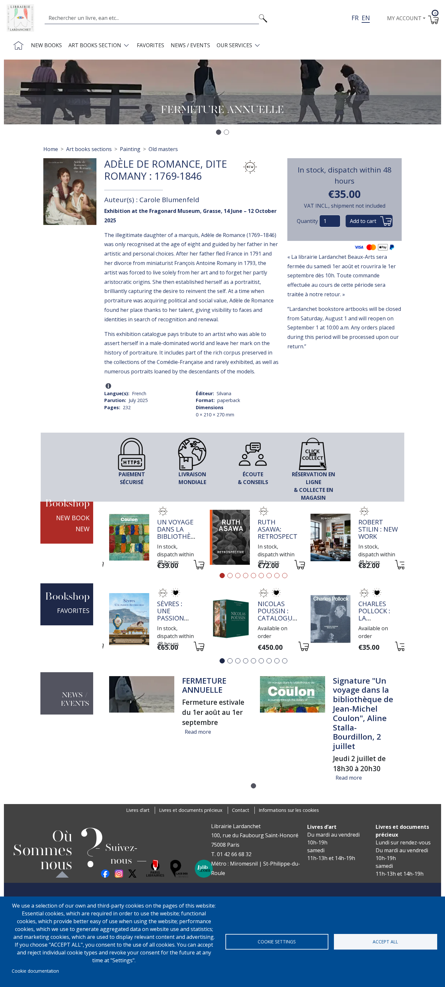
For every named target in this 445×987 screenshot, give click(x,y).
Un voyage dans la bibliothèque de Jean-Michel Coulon (180, 540)
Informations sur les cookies (289, 810)
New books (46, 45)
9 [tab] (284, 575)
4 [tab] (245, 575)
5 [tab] (253, 575)
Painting (130, 149)
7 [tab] (269, 575)
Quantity (307, 221)
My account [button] (404, 18)
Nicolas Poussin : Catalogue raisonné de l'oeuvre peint (277, 621)
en (366, 17)
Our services (234, 45)
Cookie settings (277, 941)
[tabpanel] (153, 538)
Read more (198, 731)
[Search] (263, 18)
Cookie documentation (35, 971)
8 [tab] (277, 575)
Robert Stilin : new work (378, 529)
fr (355, 17)
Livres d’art (138, 810)
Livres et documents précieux (191, 810)
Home (50, 149)
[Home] (23, 18)
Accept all (385, 941)
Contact (240, 810)
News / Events (190, 45)
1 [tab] (222, 575)
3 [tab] (237, 575)
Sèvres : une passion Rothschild (177, 614)
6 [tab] (261, 575)
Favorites (150, 45)
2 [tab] (230, 575)
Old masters (163, 149)
